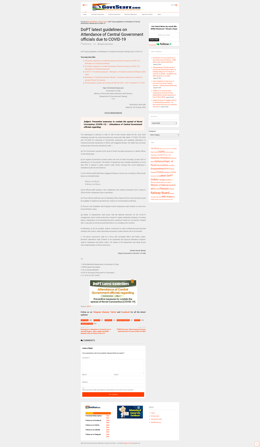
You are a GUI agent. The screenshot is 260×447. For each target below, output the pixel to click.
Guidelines (167, 172)
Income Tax (155, 176)
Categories (152, 131)
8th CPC (159, 148)
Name (84, 374)
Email (116, 374)
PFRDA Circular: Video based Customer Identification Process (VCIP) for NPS (131, 330)
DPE (169, 165)
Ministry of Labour (166, 182)
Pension (164, 188)
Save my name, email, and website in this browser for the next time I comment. (108, 390)
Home (84, 14)
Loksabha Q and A (165, 180)
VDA (171, 199)
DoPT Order (103, 22)
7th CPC (154, 148)
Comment (86, 358)
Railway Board (160, 193)
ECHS (172, 165)
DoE (158, 165)
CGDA (155, 152)
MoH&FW (172, 185)
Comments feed (156, 419)
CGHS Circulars (169, 152)
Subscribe (154, 40)
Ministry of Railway (159, 185)
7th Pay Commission (114, 14)
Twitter (113, 312)
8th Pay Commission (98, 14)
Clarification (154, 155)
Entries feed (155, 416)
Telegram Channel (101, 312)
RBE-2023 (158, 197)
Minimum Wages (155, 182)
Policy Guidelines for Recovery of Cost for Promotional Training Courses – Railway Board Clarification (165, 83)
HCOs (173, 172)
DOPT (89, 306)
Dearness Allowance (130, 14)
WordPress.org (156, 422)
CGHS (161, 151)
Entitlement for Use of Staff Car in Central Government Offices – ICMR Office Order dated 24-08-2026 (164, 60)
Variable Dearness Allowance (162, 199)
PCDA (157, 189)
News (159, 14)
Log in (153, 413)
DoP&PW (164, 165)
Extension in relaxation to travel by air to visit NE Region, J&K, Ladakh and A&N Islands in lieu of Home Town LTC (96, 331)
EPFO (167, 169)
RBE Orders (167, 196)
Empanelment (158, 168)
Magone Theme (127, 443)
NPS (153, 189)
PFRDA (171, 189)
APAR (175, 148)
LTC (173, 180)
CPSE (169, 155)
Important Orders (147, 14)
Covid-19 (161, 155)
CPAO (166, 155)
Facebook (125, 312)
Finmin (160, 172)
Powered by (153, 45)
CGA (152, 152)
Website (85, 382)
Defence (159, 161)
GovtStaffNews (93, 22)
